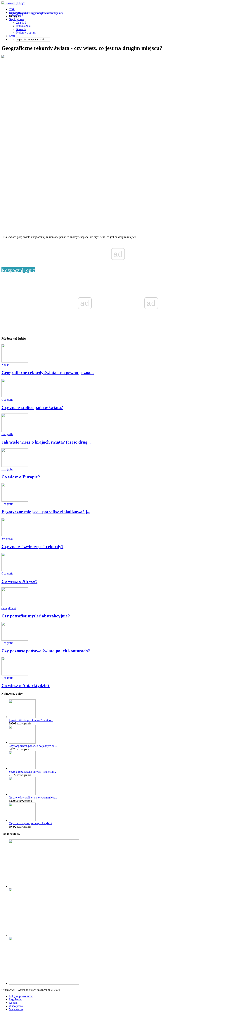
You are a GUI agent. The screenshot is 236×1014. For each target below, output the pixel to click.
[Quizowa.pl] (13, 3)
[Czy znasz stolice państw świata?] (14, 396)
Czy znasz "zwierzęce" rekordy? (32, 546)
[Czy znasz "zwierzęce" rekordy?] (14, 535)
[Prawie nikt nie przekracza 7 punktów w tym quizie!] (22, 716)
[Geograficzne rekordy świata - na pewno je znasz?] (14, 361)
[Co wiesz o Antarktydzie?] (14, 674)
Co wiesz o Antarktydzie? (25, 685)
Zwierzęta (7, 538)
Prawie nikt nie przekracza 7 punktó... (31, 720)
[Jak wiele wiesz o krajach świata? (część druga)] (14, 430)
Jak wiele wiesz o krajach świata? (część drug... (46, 442)
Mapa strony (16, 1009)
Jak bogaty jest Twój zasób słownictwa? (32, 13)
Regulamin (15, 999)
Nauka (5, 364)
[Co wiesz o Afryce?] (14, 570)
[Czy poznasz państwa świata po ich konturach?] (14, 639)
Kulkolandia (23, 25)
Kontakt (13, 1002)
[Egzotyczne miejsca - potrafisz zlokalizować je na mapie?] (14, 500)
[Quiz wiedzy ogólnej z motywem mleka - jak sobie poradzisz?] (22, 794)
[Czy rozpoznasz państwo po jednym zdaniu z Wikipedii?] (22, 742)
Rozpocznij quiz (18, 270)
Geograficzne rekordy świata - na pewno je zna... (47, 372)
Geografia (7, 399)
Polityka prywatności (21, 996)
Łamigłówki (8, 608)
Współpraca (16, 1006)
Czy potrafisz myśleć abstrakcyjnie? (35, 616)
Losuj (12, 35)
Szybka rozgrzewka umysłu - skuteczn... (32, 771)
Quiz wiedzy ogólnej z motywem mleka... (33, 797)
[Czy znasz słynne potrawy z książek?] (22, 820)
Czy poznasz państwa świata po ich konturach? (45, 650)
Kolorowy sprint (25, 32)
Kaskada (21, 29)
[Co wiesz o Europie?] (14, 465)
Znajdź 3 (21, 22)
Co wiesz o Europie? (20, 476)
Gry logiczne (16, 19)
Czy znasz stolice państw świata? (32, 407)
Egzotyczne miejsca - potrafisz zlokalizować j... (45, 511)
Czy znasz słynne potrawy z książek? (30, 823)
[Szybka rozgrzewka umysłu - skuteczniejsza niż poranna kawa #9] (22, 768)
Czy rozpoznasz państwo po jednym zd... (33, 745)
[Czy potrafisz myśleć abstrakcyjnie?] (14, 604)
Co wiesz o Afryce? (19, 581)
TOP (12, 9)
